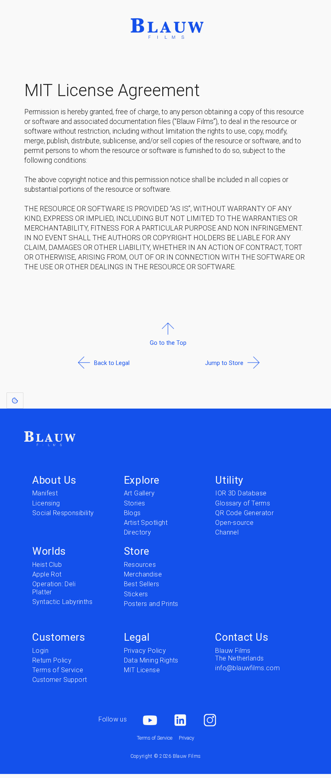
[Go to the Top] (168, 362)
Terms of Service (154, 738)
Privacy (186, 738)
